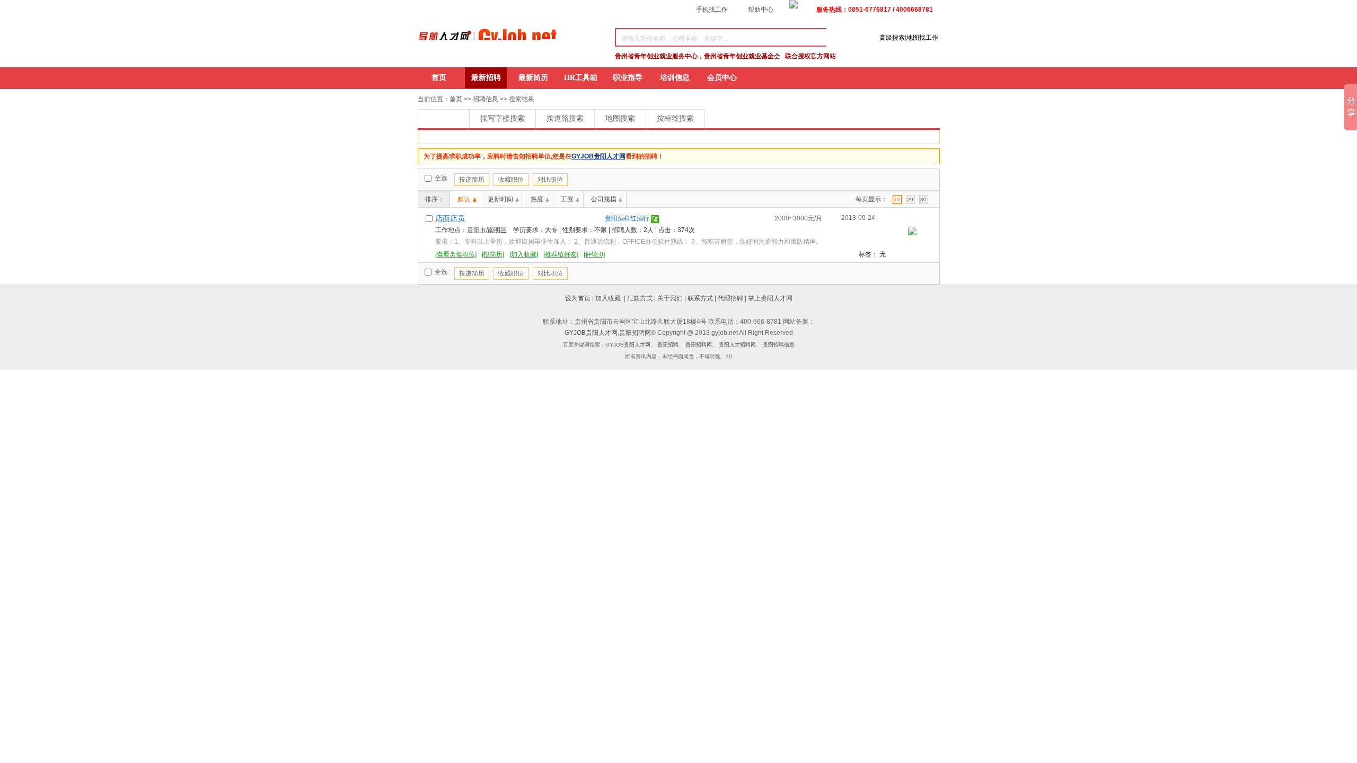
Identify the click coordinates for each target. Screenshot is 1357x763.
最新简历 (533, 78)
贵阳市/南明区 (487, 230)
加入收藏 (608, 298)
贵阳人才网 (637, 345)
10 (897, 199)
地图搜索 (620, 118)
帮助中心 (760, 9)
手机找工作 (712, 9)
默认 (463, 199)
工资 (567, 199)
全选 (440, 178)
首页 (438, 78)
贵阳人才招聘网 (737, 345)
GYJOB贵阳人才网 (591, 332)
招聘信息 (485, 99)
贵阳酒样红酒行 (627, 218)
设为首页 (578, 298)
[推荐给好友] (560, 254)
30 (923, 199)
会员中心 (722, 78)
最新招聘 (486, 78)
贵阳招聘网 (635, 332)
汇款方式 (640, 298)
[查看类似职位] (456, 254)
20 (910, 199)
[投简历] (493, 254)
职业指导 (627, 78)
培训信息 (675, 78)
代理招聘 (730, 298)
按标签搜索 (675, 118)
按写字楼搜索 (502, 118)
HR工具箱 (580, 78)
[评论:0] (594, 254)
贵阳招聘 (667, 345)
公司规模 (603, 199)
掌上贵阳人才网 (770, 298)
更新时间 (500, 199)
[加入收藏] (523, 254)
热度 (537, 199)
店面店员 (450, 219)
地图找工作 (922, 37)
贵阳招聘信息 (779, 345)
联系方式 (700, 298)
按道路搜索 (565, 118)
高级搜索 (892, 37)
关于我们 (670, 298)
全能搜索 (444, 118)
